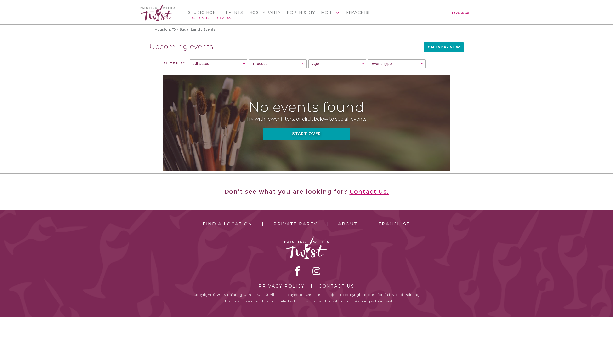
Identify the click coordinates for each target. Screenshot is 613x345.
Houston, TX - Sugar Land (211, 18)
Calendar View (444, 47)
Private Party (295, 224)
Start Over (306, 134)
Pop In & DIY (301, 13)
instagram (316, 271)
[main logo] (157, 5)
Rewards (460, 13)
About (348, 224)
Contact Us (336, 286)
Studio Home (204, 13)
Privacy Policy (282, 286)
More (327, 13)
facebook (297, 271)
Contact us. (369, 191)
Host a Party (265, 13)
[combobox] (218, 63)
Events (234, 13)
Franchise (358, 13)
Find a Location (227, 224)
